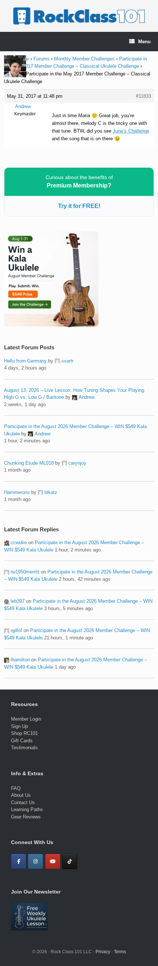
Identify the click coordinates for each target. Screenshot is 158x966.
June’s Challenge (131, 131)
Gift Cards (22, 740)
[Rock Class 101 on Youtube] (52, 861)
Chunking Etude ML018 (29, 463)
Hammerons (17, 492)
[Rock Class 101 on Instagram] (35, 861)
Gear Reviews (26, 817)
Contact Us (23, 802)
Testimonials (24, 747)
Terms (120, 952)
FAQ (16, 788)
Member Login (26, 719)
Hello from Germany (25, 361)
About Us (21, 795)
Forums (41, 59)
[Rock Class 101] (79, 16)
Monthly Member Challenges (84, 59)
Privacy (103, 952)
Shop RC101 (24, 733)
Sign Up (19, 726)
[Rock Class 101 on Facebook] (18, 861)
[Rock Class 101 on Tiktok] (69, 861)
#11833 (143, 96)
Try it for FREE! (79, 206)
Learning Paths (27, 809)
